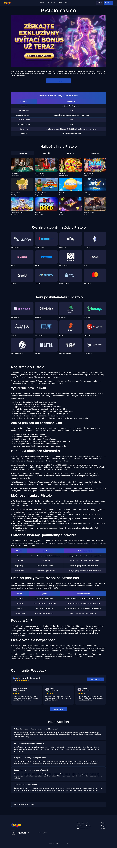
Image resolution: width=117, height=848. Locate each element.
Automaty (93, 153)
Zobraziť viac (58, 709)
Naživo (45, 153)
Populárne (21, 153)
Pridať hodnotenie (95, 679)
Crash (69, 153)
